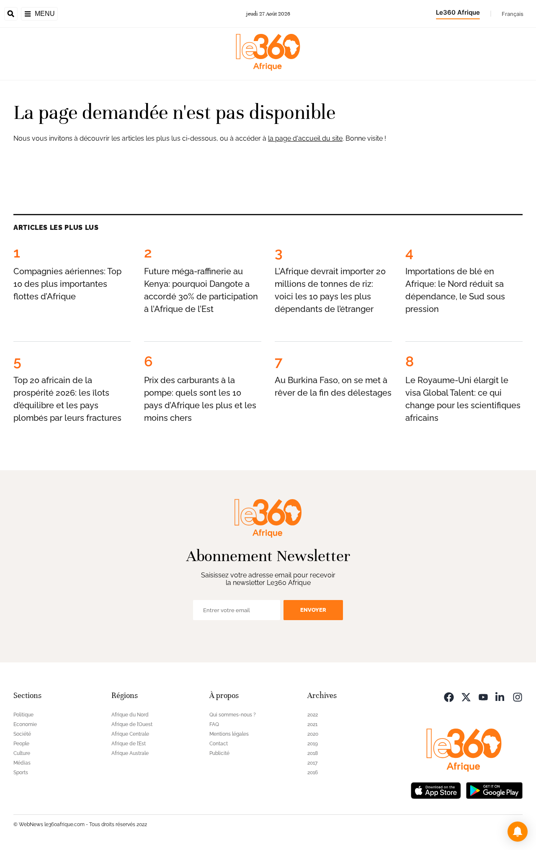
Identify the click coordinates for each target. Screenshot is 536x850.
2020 (312, 734)
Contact (218, 744)
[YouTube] (483, 696)
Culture (21, 753)
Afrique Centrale (130, 734)
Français (512, 13)
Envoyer (313, 610)
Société (22, 734)
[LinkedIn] (500, 696)
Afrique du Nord (130, 715)
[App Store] (436, 789)
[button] (518, 832)
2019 (312, 744)
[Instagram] (518, 697)
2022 (312, 715)
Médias (22, 763)
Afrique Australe (130, 753)
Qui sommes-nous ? (232, 715)
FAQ (214, 724)
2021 (312, 724)
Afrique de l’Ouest (131, 724)
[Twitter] (466, 696)
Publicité (219, 753)
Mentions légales (229, 734)
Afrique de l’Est (128, 744)
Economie (25, 724)
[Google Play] (494, 789)
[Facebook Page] (449, 696)
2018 (312, 753)
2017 (312, 763)
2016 (312, 772)
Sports (20, 772)
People (21, 744)
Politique (23, 715)
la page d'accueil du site (305, 138)
